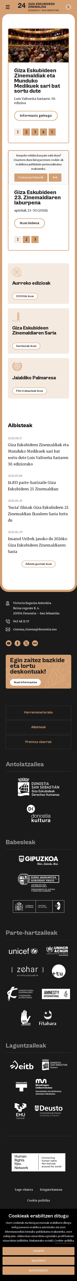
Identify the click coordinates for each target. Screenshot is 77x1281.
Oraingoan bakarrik (31, 177)
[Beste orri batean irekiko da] (9, 643)
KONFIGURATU (38, 1270)
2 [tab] (26, 132)
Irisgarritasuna (51, 1189)
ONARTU (38, 1251)
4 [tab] (43, 132)
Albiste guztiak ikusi (38, 564)
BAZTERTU (38, 1260)
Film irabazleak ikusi (29, 390)
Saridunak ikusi (26, 346)
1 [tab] (18, 132)
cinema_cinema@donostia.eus (35, 629)
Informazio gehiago (36, 116)
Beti (55, 177)
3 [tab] (35, 132)
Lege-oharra (24, 1189)
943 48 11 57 (21, 621)
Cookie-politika (64, 1240)
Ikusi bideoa (29, 223)
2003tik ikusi (25, 296)
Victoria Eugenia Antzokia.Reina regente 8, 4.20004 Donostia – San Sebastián (36, 608)
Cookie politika (38, 1200)
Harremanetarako (38, 712)
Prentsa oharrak (38, 742)
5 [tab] (52, 132)
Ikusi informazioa (25, 682)
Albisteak (38, 727)
